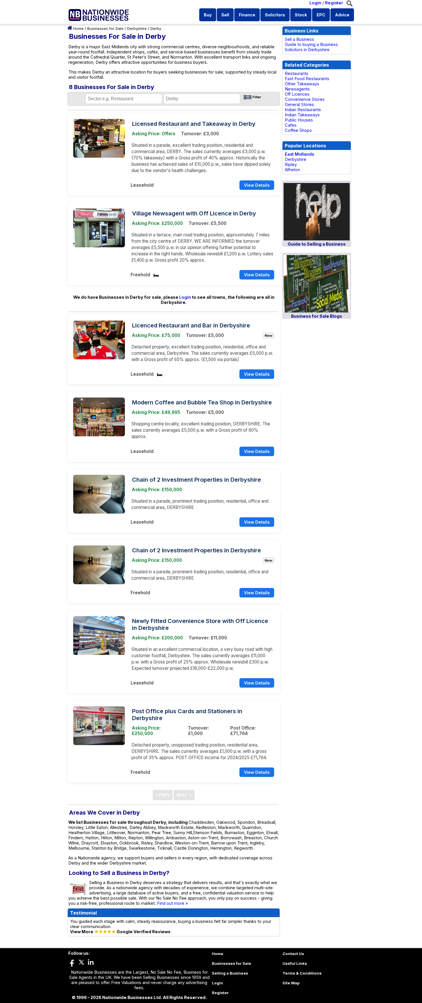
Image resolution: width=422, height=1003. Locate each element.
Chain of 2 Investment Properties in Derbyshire (196, 479)
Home (78, 28)
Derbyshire (137, 28)
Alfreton (292, 169)
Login (315, 2)
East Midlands (299, 154)
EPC (321, 14)
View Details (257, 185)
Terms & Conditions (302, 973)
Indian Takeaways (302, 114)
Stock (301, 14)
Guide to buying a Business (311, 44)
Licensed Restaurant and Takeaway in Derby (193, 123)
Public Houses (299, 120)
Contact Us (293, 953)
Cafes (291, 125)
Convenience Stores (305, 99)
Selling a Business (230, 973)
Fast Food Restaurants (307, 78)
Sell (225, 14)
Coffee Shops (298, 130)
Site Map (291, 983)
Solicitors (275, 14)
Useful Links (294, 963)
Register (334, 2)
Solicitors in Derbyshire (307, 49)
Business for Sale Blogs (316, 316)
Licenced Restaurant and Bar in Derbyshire (191, 325)
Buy (208, 14)
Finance (247, 14)
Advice (342, 14)
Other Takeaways (302, 83)
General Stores (299, 104)
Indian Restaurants (303, 109)
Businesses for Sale (105, 28)
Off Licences (297, 94)
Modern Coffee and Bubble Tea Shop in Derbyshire (202, 402)
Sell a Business (299, 39)
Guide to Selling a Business (317, 244)
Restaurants (296, 73)
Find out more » (172, 903)
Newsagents (297, 89)
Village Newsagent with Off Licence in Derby (194, 213)
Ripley (291, 164)
